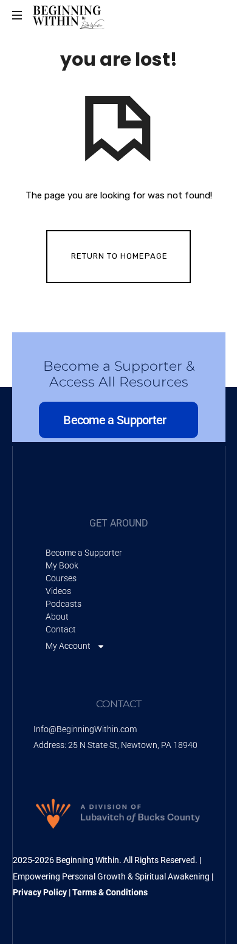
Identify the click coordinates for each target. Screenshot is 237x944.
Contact (61, 629)
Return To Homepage (119, 255)
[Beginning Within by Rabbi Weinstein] (70, 15)
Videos (58, 591)
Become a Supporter (84, 553)
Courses (61, 578)
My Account (68, 646)
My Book (62, 565)
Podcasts (63, 604)
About (57, 616)
